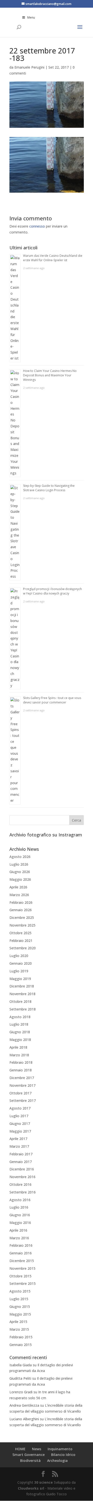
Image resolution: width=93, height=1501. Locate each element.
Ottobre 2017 (20, 1093)
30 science (43, 1482)
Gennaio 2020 (20, 963)
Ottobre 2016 (20, 1184)
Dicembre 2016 (21, 1169)
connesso (37, 226)
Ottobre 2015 (20, 1276)
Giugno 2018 (19, 1032)
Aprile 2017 (18, 1138)
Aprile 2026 (18, 887)
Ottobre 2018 (20, 1001)
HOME (20, 1449)
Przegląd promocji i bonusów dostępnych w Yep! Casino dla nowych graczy (52, 591)
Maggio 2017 (20, 1131)
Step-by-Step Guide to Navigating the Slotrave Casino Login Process (49, 488)
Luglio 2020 (18, 955)
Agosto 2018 (20, 1016)
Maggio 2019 (20, 978)
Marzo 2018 (19, 1055)
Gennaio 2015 (20, 1344)
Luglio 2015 (18, 1298)
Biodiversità (30, 1460)
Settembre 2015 (22, 1283)
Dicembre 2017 (21, 1077)
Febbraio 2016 (20, 1245)
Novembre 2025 (22, 925)
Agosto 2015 (20, 1291)
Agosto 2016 (20, 1199)
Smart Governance (28, 1454)
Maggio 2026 (20, 879)
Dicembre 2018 (21, 986)
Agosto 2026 (20, 856)
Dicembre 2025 (21, 917)
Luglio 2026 (18, 864)
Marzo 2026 (19, 894)
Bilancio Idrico (63, 1454)
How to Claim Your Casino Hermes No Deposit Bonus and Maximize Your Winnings (50, 375)
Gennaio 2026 (20, 909)
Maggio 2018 (20, 1039)
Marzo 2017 (19, 1146)
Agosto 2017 (20, 1108)
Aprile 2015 (18, 1321)
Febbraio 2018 (20, 1062)
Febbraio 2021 (20, 940)
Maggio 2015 (20, 1314)
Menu (31, 17)
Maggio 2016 (20, 1222)
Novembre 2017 (22, 1085)
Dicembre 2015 (21, 1260)
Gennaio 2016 (20, 1253)
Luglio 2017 (18, 1115)
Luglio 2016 (18, 1207)
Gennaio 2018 (20, 1070)
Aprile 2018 (18, 1047)
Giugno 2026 (19, 871)
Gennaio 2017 (20, 1161)
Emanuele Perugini (29, 67)
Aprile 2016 (18, 1230)
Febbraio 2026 (20, 902)
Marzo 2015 (19, 1329)
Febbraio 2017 (20, 1154)
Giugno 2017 (19, 1123)
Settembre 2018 (22, 1009)
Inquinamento (60, 1449)
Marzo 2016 (19, 1238)
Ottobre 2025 (20, 933)
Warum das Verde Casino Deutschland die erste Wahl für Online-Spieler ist (52, 258)
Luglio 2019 (18, 971)
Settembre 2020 (22, 948)
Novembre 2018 (22, 993)
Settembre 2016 (22, 1192)
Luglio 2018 (18, 1024)
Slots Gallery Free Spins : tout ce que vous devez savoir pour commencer (52, 700)
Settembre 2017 (22, 1100)
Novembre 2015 (22, 1268)
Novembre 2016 (22, 1176)
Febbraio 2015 (20, 1337)
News (36, 1449)
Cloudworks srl (31, 1488)
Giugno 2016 (19, 1215)
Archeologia (57, 1460)
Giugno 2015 (19, 1306)
